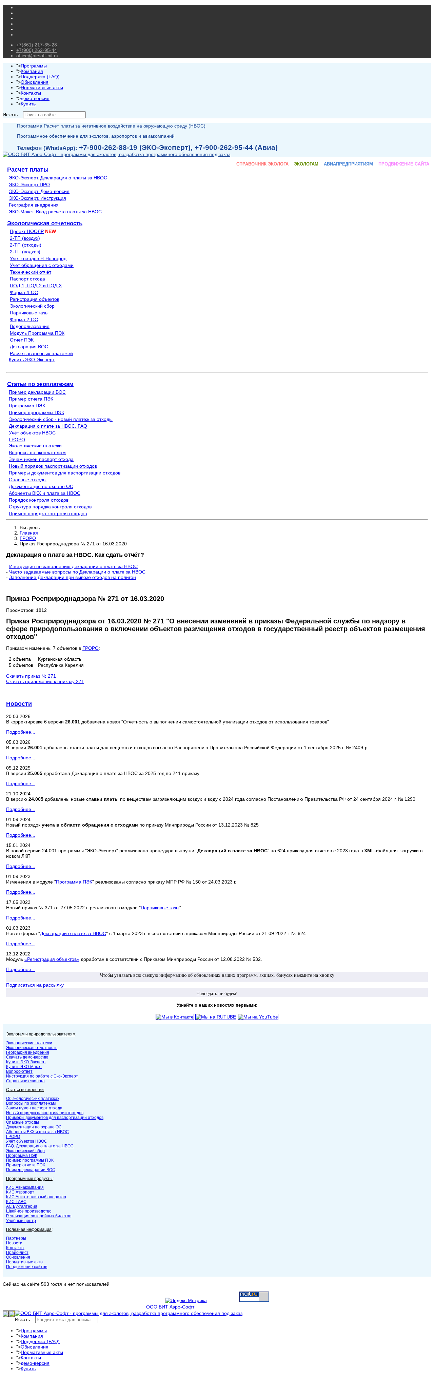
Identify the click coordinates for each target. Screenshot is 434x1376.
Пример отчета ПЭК (31, 399)
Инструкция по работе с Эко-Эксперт (42, 1076)
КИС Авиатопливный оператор (36, 1197)
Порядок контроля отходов (38, 500)
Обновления (34, 82)
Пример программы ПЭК (36, 412)
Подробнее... (20, 732)
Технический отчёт (30, 272)
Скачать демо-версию (27, 1057)
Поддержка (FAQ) (40, 76)
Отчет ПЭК (22, 340)
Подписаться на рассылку (35, 985)
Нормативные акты (42, 87)
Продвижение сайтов (26, 1266)
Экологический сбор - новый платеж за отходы (61, 419)
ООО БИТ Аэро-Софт (170, 1307)
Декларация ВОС (29, 346)
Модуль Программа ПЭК (37, 333)
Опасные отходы (27, 479)
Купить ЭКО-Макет (24, 1066)
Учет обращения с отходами (42, 265)
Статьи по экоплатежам (40, 384)
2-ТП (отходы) (25, 245)
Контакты (31, 93)
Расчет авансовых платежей (41, 353)
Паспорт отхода (27, 279)
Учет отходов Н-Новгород (38, 258)
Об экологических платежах (32, 1098)
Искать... (12, 114)
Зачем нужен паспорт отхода (41, 459)
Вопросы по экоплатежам (37, 452)
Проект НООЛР (27, 231)
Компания (32, 71)
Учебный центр (21, 1220)
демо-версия (35, 98)
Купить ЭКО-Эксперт (32, 359)
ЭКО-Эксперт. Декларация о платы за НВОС (58, 177)
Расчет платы (27, 169)
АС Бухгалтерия (21, 1206)
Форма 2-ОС (24, 319)
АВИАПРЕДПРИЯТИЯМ (348, 164)
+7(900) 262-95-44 (36, 50)
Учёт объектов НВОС (32, 432)
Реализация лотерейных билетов (38, 1216)
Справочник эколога (25, 1081)
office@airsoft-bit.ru (37, 55)
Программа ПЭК (27, 405)
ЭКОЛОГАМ (306, 164)
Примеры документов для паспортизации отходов (64, 473)
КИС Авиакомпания (25, 1187)
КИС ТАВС (16, 1201)
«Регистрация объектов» (51, 959)
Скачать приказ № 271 (31, 676)
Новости (19, 703)
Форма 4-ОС (24, 292)
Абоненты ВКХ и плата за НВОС (44, 493)
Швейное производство (29, 1211)
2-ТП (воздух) (25, 238)
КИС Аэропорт (20, 1192)
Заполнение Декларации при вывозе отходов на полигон (72, 577)
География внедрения (34, 205)
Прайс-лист (17, 1252)
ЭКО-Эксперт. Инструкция (37, 198)
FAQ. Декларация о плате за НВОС (40, 1146)
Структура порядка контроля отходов (50, 506)
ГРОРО (17, 439)
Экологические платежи (35, 445)
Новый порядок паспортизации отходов (53, 466)
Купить (28, 103)
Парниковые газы (29, 312)
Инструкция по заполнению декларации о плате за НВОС (73, 566)
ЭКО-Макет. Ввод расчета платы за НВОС (55, 211)
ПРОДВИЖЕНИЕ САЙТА (403, 164)
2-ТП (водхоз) (25, 251)
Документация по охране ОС (41, 486)
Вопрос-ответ (19, 1071)
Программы (34, 66)
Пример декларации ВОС (37, 392)
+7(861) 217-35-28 (36, 44)
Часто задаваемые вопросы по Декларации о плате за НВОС (77, 572)
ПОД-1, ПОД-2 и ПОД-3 (36, 285)
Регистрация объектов (34, 299)
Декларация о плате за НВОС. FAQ (48, 426)
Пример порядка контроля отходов (48, 513)
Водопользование (30, 326)
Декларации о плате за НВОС (73, 933)
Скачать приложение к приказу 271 (45, 681)
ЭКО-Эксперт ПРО (29, 184)
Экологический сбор (32, 306)
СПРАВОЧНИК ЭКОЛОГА (262, 164)
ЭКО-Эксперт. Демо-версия (39, 191)
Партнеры (16, 1238)
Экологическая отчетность (44, 223)
